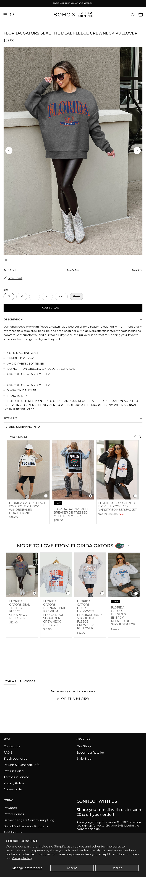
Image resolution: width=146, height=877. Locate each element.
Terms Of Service (16, 777)
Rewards (10, 808)
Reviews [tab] (10, 682)
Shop (7, 738)
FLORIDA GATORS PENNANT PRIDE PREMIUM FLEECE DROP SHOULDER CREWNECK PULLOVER (55, 613)
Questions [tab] (27, 682)
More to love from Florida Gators (65, 546)
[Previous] (8, 150)
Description (13, 319)
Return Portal (14, 771)
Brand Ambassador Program (26, 826)
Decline (116, 868)
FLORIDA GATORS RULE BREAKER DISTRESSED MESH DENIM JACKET (71, 512)
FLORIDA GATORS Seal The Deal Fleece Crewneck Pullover (19, 610)
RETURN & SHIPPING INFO (22, 426)
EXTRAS (8, 800)
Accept (72, 868)
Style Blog (84, 758)
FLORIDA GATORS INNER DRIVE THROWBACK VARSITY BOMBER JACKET (117, 506)
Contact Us (12, 746)
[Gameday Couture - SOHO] (73, 15)
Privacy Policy (22, 858)
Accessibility (13, 789)
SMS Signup (13, 832)
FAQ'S (8, 752)
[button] (11, 14)
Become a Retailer (90, 752)
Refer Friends (14, 814)
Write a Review (77, 699)
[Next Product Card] (140, 437)
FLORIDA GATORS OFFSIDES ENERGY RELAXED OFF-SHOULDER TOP (123, 616)
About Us (83, 738)
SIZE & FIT (10, 418)
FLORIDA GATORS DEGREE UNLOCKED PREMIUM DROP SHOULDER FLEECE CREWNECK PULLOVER (89, 615)
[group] (73, 3)
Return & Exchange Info (22, 764)
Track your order (16, 758)
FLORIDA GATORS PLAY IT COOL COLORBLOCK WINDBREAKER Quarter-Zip (28, 508)
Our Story (84, 746)
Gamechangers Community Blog (29, 820)
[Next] (137, 150)
